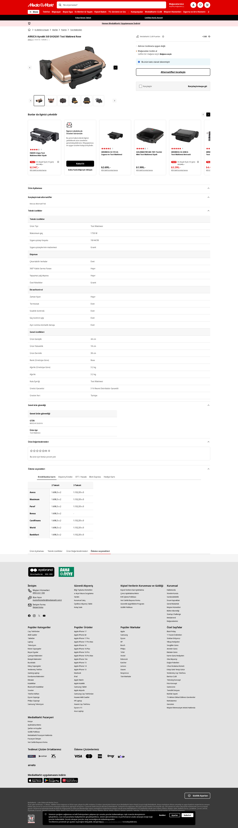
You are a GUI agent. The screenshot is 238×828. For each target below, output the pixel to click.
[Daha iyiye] (66, 572)
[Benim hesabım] (193, 5)
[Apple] (35, 780)
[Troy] (111, 756)
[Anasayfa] (29, 29)
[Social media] (30, 615)
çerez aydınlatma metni (113, 822)
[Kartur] (43, 756)
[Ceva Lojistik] (32, 756)
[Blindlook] (41, 572)
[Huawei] (69, 780)
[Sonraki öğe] (208, 114)
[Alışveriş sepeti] (207, 5)
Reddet (162, 815)
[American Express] (100, 756)
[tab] (47, 477)
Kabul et (187, 815)
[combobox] (113, 4)
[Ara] (60, 5)
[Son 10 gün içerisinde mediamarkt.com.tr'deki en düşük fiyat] (58, 162)
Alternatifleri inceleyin (173, 72)
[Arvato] (32, 765)
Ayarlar (175, 815)
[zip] (122, 757)
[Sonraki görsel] (116, 68)
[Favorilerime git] (200, 5)
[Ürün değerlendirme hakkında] (49, 451)
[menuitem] (46, 11)
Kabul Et (80, 163)
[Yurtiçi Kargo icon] (54, 756)
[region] (119, 510)
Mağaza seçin (166, 54)
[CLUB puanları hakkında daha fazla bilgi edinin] (163, 36)
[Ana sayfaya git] (41, 5)
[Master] (89, 756)
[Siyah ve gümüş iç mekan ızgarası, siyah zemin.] (44, 136)
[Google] (52, 780)
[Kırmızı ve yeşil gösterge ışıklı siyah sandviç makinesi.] (150, 135)
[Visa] (78, 756)
